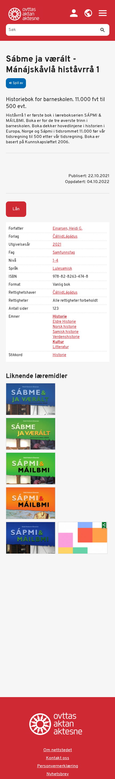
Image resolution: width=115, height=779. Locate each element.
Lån (16, 209)
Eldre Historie (64, 321)
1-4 (55, 260)
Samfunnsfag (64, 252)
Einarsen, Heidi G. (67, 228)
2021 (57, 244)
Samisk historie (66, 332)
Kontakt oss (57, 758)
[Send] (103, 30)
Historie (60, 316)
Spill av (16, 83)
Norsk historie (64, 326)
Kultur (58, 342)
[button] (88, 13)
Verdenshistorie (66, 337)
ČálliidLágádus (65, 236)
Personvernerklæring (57, 766)
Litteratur (61, 347)
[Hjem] (25, 13)
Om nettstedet (57, 750)
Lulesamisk (62, 268)
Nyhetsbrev (58, 774)
